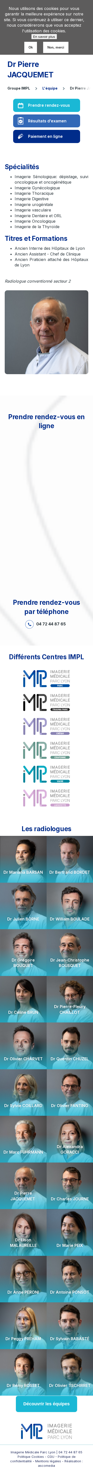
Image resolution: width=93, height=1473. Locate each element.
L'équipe (50, 88)
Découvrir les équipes (46, 1403)
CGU (51, 1457)
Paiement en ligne (45, 136)
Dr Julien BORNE (23, 918)
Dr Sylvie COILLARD (23, 1105)
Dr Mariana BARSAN (23, 872)
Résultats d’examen (47, 120)
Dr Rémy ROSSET (23, 1385)
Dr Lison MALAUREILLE (23, 1242)
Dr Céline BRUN (23, 1012)
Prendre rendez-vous (49, 105)
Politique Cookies (31, 1457)
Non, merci (55, 47)
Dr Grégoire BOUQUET (23, 963)
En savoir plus (44, 37)
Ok (31, 47)
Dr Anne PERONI (23, 1292)
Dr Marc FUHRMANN (23, 1152)
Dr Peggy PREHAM (23, 1338)
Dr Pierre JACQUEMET (23, 1196)
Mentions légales (48, 1461)
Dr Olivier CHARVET (23, 1058)
